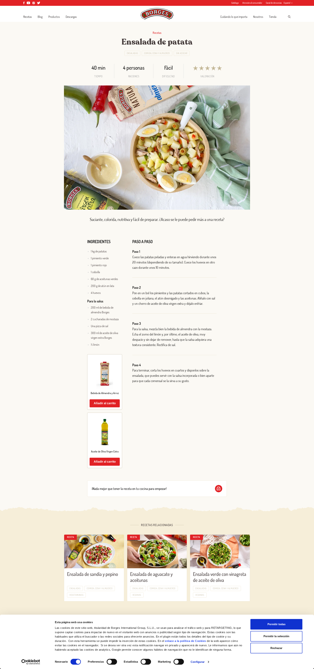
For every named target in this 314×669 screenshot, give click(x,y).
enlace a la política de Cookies (185, 640)
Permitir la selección (276, 636)
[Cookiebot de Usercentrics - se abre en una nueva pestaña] (31, 662)
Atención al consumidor (252, 2)
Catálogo (235, 2)
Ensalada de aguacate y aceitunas (151, 577)
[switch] (112, 662)
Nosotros (258, 17)
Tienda (272, 17)
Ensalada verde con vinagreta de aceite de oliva (219, 577)
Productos (54, 17)
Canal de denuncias (274, 2)
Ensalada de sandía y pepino (92, 574)
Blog (40, 17)
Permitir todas (276, 624)
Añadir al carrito (105, 403)
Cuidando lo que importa (233, 17)
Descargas (71, 17)
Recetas (27, 17)
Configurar (198, 661)
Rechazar (276, 648)
